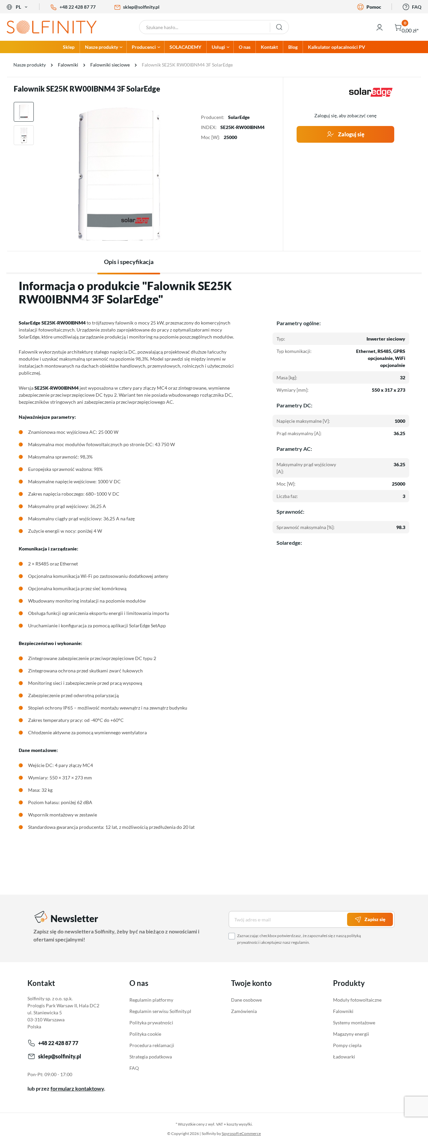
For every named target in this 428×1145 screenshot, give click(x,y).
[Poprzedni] (44, 173)
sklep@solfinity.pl (141, 7)
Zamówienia (244, 1011)
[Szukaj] (279, 27)
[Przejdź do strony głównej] (53, 27)
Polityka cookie (145, 1034)
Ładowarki (344, 1056)
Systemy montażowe (354, 1022)
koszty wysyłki (239, 1124)
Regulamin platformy (151, 1000)
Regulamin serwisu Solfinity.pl (160, 1011)
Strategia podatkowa (150, 1056)
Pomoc (373, 7)
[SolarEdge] (370, 92)
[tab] (128, 262)
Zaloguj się (350, 134)
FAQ (416, 7)
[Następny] (193, 173)
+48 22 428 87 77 (78, 7)
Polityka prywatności (151, 1022)
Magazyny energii (351, 1034)
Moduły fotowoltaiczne (357, 1000)
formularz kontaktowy (77, 1088)
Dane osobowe (246, 1000)
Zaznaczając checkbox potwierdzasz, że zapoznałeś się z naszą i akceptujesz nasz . (299, 939)
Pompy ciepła (347, 1045)
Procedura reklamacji (151, 1045)
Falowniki (343, 1011)
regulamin (300, 942)
